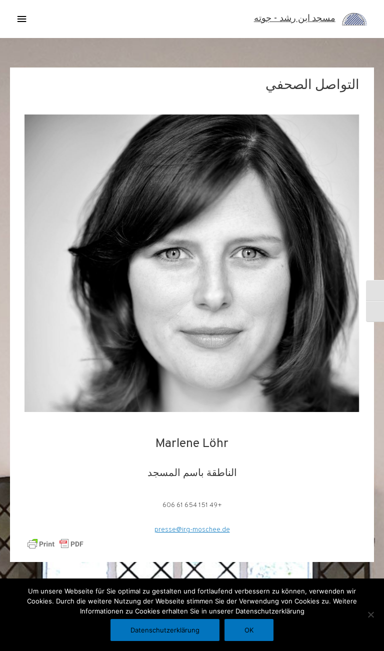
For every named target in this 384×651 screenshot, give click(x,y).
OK (249, 630)
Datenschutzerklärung (165, 630)
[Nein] (371, 615)
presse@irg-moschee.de (192, 530)
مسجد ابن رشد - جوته (295, 18)
